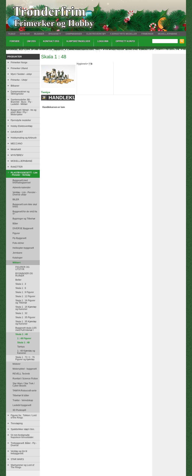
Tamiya (45, 92)
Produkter (14, 56)
